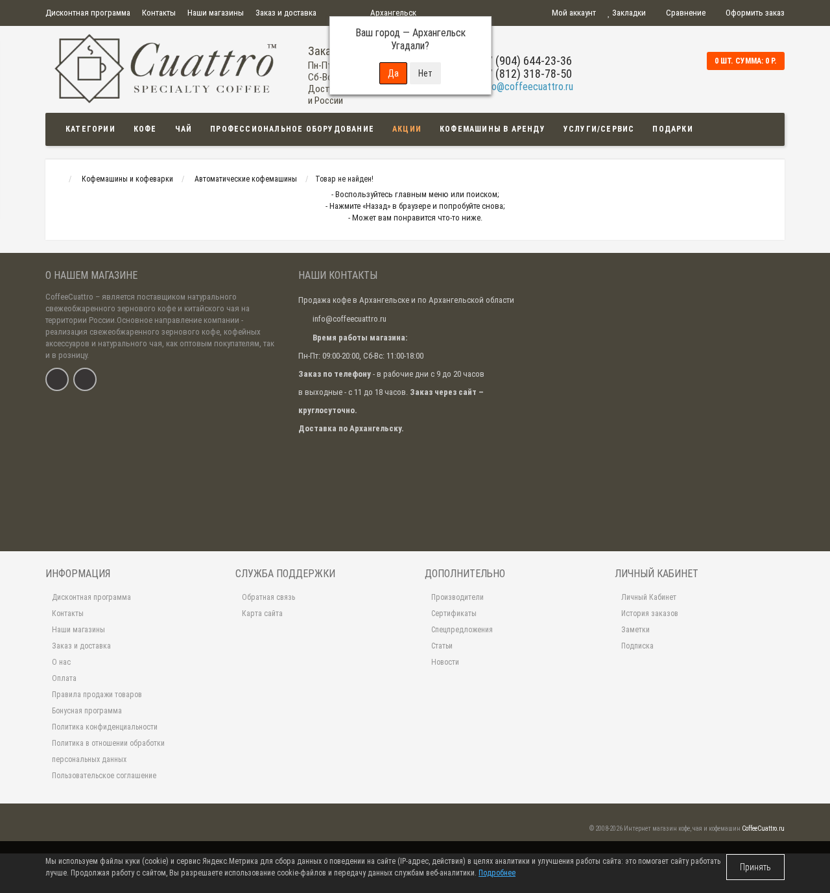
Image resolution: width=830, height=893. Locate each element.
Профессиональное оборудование (292, 129)
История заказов (649, 613)
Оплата (64, 678)
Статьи (442, 645)
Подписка (637, 645)
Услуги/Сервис (599, 129)
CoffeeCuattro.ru (763, 828)
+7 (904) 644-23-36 (526, 60)
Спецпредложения (462, 629)
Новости (445, 662)
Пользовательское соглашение (104, 775)
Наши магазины (215, 13)
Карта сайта (262, 613)
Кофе (145, 129)
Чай (184, 129)
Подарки (672, 129)
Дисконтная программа (87, 13)
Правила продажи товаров (97, 694)
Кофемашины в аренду (492, 129)
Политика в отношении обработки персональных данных (108, 751)
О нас (61, 662)
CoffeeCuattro (69, 297)
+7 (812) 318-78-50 (526, 73)
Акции (406, 129)
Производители (457, 597)
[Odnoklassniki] (85, 379)
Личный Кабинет (648, 597)
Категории (90, 129)
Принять (755, 867)
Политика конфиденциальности (105, 727)
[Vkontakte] (57, 379)
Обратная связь (268, 597)
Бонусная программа (87, 710)
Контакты (159, 13)
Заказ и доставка (285, 13)
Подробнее (497, 872)
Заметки (635, 629)
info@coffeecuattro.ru (527, 86)
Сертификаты (454, 613)
